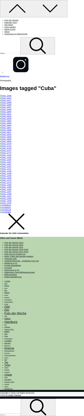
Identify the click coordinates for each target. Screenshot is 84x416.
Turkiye (6, 370)
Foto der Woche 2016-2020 (16, 249)
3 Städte (7, 281)
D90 (7, 306)
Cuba (6, 304)
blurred (6, 295)
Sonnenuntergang (9, 355)
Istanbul (7, 327)
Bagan (7, 293)
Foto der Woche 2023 (13, 243)
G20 (5, 316)
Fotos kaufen (10, 27)
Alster (6, 286)
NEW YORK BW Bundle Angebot (18, 256)
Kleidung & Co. (11, 263)
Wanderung (8, 389)
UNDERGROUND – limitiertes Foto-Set (21, 261)
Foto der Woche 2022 (13, 245)
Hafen (7, 318)
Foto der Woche (11, 20)
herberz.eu (4, 76)
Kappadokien (8, 338)
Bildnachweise (10, 275)
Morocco (7, 346)
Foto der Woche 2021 (13, 247)
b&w (5, 290)
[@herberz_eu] (20, 72)
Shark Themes (14, 395)
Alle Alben (8, 25)
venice (6, 386)
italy (6, 334)
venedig (6, 384)
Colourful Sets (10, 259)
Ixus (6, 336)
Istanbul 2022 (9, 329)
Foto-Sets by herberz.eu (14, 254)
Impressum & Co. (12, 270)
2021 (5, 283)
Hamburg (10, 322)
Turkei (7, 365)
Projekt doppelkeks (12, 265)
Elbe (6, 310)
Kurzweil (8, 268)
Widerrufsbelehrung (13, 277)
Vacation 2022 (9, 382)
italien (7, 332)
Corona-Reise (8, 302)
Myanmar (9, 348)
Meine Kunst (9, 29)
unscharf (7, 372)
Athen (5, 288)
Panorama (7, 353)
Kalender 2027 (10, 23)
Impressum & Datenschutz (15, 34)
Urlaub (8, 374)
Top (6, 362)
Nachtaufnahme (9, 351)
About (7, 32)
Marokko (7, 343)
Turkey (6, 367)
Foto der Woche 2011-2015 (16, 252)
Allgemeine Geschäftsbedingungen (19, 272)
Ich (5, 325)
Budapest (6, 297)
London (8, 341)
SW (5, 360)
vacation (7, 380)
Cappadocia (8, 299)
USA (5, 377)
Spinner (6, 357)
